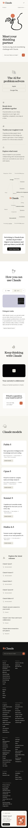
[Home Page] (7, 3)
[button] (21, 7)
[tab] (7, 290)
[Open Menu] (23, 2)
